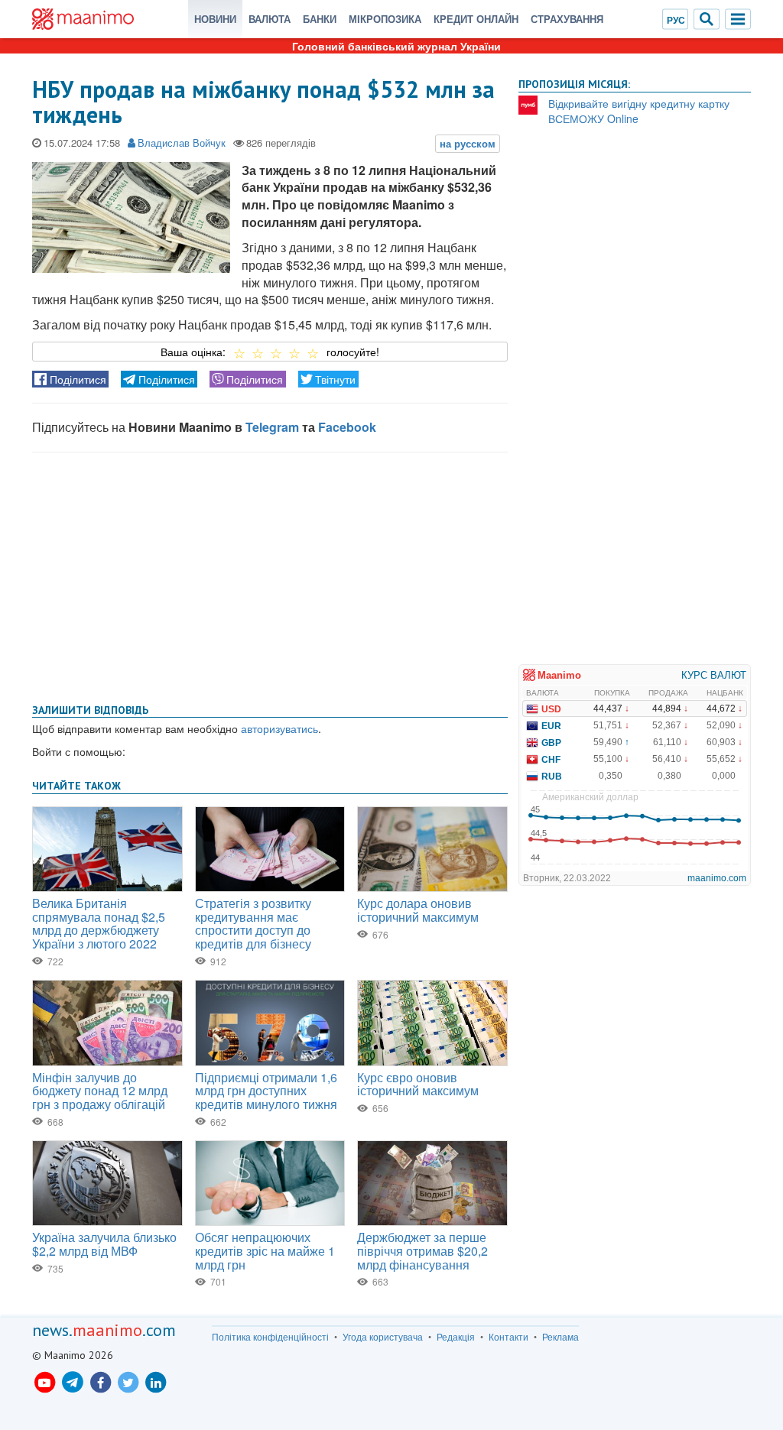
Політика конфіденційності (270, 1337)
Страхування (567, 18)
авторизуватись (279, 728)
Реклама (560, 1337)
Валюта (270, 18)
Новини (215, 18)
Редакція (456, 1337)
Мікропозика (385, 18)
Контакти (508, 1337)
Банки (319, 18)
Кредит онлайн (476, 18)
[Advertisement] (270, 575)
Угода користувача (383, 1337)
